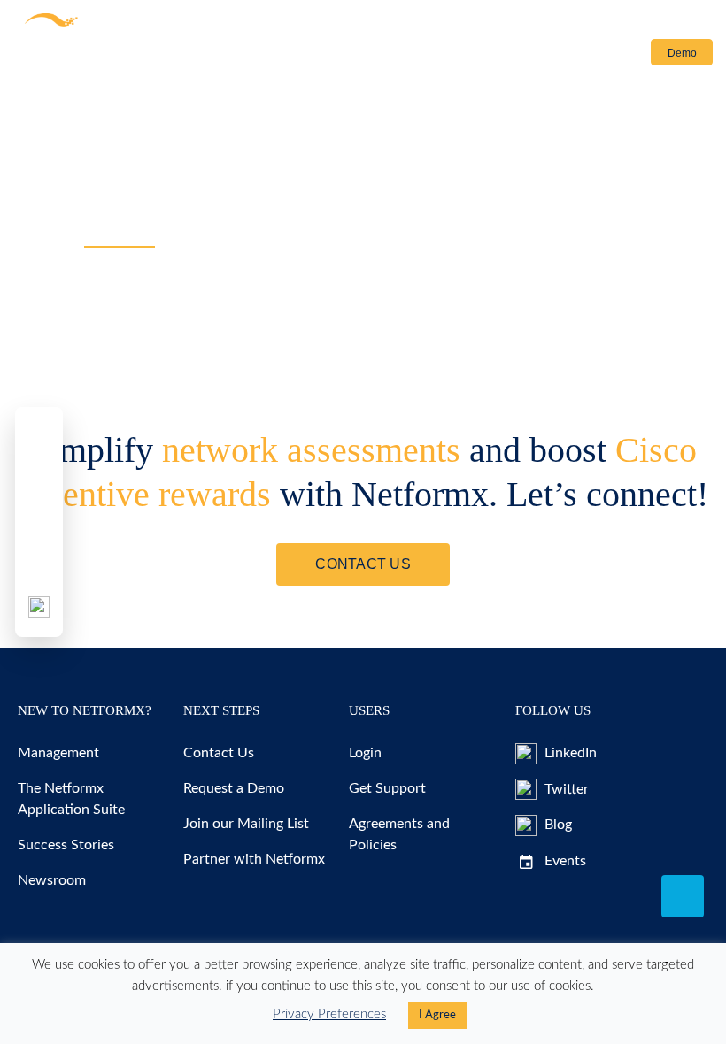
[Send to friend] (39, 564)
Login (613, 53)
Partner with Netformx (254, 859)
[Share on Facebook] (39, 437)
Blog (556, 825)
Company (367, 56)
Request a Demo (233, 788)
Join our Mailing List (246, 824)
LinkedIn (569, 753)
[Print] (39, 607)
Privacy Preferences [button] (329, 1014)
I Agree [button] (437, 1015)
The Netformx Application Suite (71, 799)
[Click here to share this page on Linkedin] (39, 522)
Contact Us (460, 56)
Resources (197, 56)
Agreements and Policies (399, 834)
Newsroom (52, 880)
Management (58, 753)
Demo (682, 53)
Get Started (295, 56)
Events (563, 861)
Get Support (387, 788)
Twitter (565, 789)
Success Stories (66, 845)
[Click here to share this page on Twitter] (39, 479)
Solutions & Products (72, 56)
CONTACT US (363, 564)
